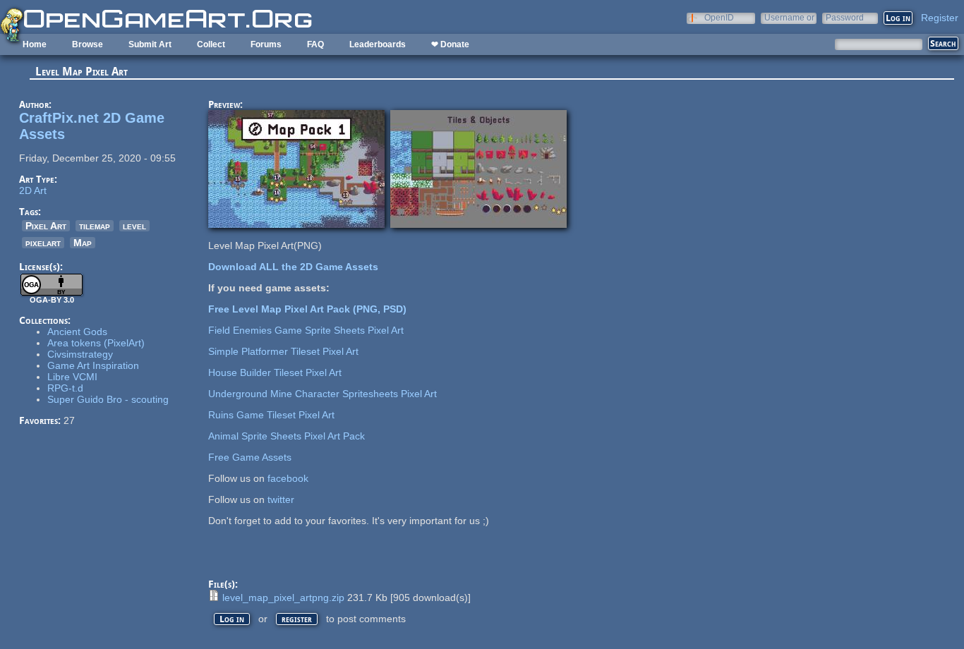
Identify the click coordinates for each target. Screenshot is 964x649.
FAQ (315, 44)
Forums (266, 44)
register (297, 619)
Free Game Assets (249, 457)
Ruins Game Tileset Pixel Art (271, 414)
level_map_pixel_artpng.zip (283, 597)
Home (35, 44)
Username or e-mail (789, 17)
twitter (280, 499)
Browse (87, 44)
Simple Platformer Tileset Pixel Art (283, 351)
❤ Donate (450, 44)
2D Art (33, 190)
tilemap (94, 225)
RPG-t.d (65, 388)
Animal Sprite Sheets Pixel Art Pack (286, 436)
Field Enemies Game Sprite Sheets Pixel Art (306, 330)
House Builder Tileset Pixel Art (275, 372)
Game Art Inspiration (93, 365)
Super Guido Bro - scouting (108, 399)
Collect (211, 44)
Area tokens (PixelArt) (96, 342)
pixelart (43, 242)
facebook (287, 478)
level (134, 225)
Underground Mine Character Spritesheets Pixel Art (322, 393)
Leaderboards (377, 44)
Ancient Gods (77, 331)
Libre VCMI (72, 376)
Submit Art (149, 44)
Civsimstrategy (80, 354)
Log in (231, 619)
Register (939, 17)
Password (845, 17)
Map (82, 242)
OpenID (719, 17)
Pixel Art (45, 225)
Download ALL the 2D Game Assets (293, 266)
